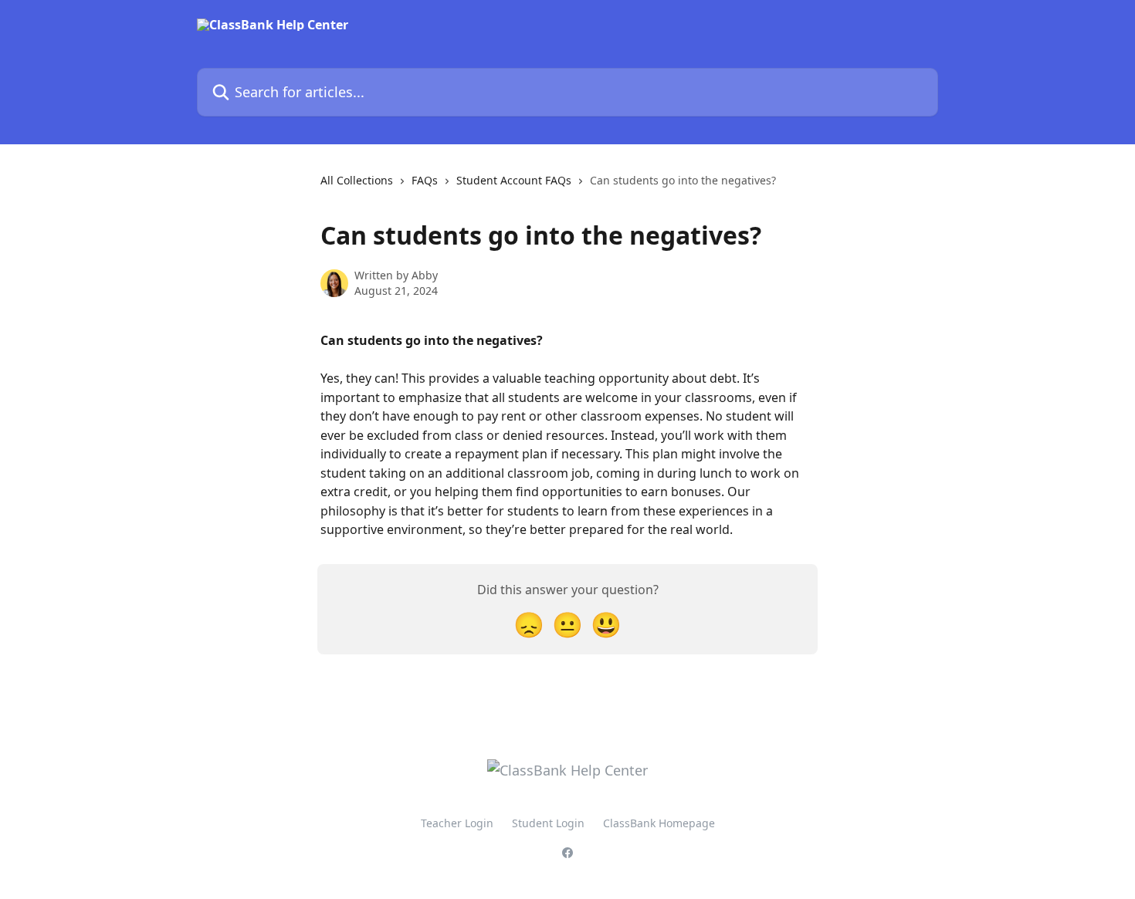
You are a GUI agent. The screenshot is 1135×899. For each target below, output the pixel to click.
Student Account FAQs (513, 180)
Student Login (548, 823)
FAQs (425, 180)
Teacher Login (457, 823)
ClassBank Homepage (659, 823)
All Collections (356, 180)
